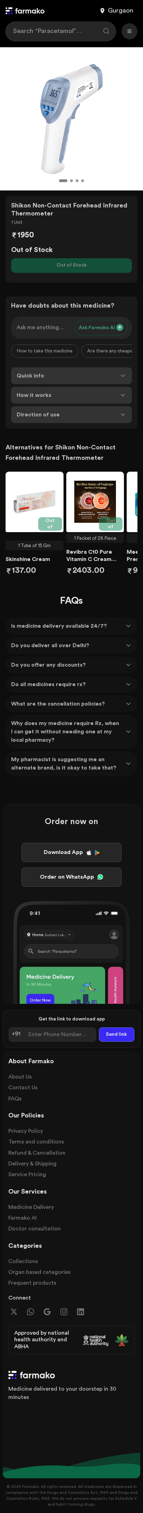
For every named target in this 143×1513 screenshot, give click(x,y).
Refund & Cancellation (37, 1153)
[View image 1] (63, 180)
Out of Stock (72, 265)
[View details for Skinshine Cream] (35, 502)
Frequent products (32, 1283)
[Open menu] (129, 31)
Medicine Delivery (31, 1207)
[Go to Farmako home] (25, 10)
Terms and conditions (36, 1142)
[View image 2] (71, 180)
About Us (20, 1077)
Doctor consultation (34, 1228)
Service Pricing (27, 1174)
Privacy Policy (25, 1131)
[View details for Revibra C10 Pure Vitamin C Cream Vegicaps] (95, 502)
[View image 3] (77, 180)
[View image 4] (82, 180)
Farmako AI (22, 1218)
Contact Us (22, 1087)
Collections (23, 1261)
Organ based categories (39, 1272)
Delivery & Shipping (32, 1163)
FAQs (15, 1098)
